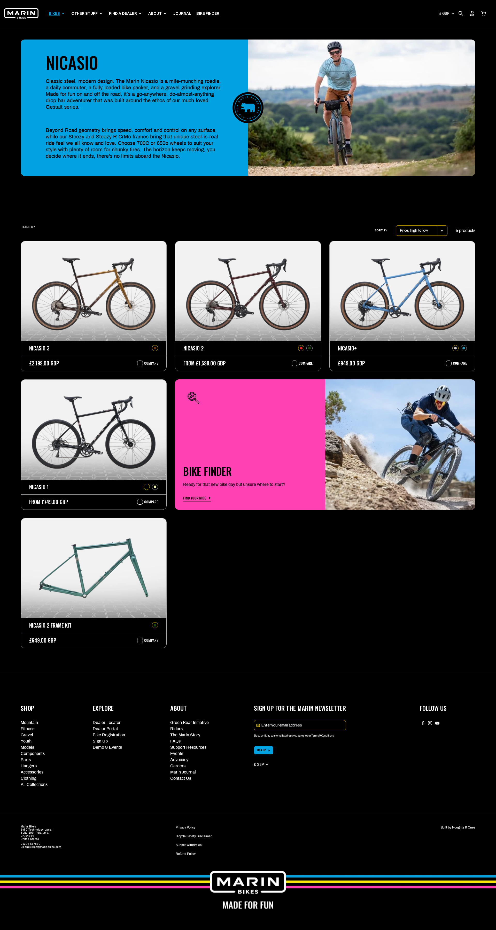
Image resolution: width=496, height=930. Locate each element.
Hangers (29, 766)
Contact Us (180, 778)
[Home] (21, 13)
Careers (177, 766)
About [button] (155, 13)
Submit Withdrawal (189, 845)
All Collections (34, 784)
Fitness (27, 728)
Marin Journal (183, 772)
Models (27, 747)
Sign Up (100, 741)
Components (33, 753)
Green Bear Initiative (189, 722)
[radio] (155, 348)
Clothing (28, 778)
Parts (26, 759)
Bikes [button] (54, 13)
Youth (26, 741)
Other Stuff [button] (84, 13)
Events (176, 753)
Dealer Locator (107, 722)
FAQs (175, 741)
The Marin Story (185, 735)
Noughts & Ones (463, 827)
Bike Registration (109, 735)
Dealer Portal (105, 728)
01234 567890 (30, 843)
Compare (148, 363)
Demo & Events (107, 747)
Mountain (29, 722)
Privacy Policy (185, 827)
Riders (176, 728)
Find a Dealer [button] (123, 13)
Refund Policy (186, 854)
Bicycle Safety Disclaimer (194, 836)
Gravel (27, 735)
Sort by (381, 230)
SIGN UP (261, 750)
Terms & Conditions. (323, 735)
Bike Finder (207, 13)
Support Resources (188, 747)
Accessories (32, 772)
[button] (484, 13)
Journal (182, 13)
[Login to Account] (472, 13)
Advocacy (179, 759)
